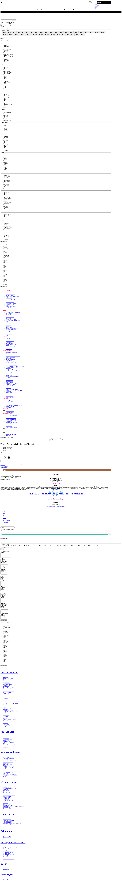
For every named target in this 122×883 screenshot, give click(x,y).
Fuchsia (5, 267)
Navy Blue (6, 259)
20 (61, 32)
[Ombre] (2, 579)
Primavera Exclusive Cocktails (12, 346)
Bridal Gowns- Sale (10, 397)
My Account (96, 5)
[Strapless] (4, 618)
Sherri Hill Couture (9, 347)
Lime (5, 251)
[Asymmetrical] (3, 594)
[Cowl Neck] (4, 598)
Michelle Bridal (9, 386)
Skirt (5, 83)
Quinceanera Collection (10, 404)
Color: (2, 454)
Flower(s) (6, 144)
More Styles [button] (7, 874)
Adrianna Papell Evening (11, 434)
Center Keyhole (7, 97)
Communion (6, 50)
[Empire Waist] (4, 605)
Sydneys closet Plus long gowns (12, 328)
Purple (5, 260)
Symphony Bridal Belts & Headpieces (13, 415)
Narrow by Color (6, 244)
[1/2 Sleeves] (4, 610)
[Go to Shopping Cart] (89, 2)
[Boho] (4, 560)
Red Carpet (6, 60)
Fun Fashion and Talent (10, 338)
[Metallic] (2, 577)
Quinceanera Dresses (10, 403)
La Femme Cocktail (10, 300)
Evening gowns (9, 358)
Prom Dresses (7, 58)
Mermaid (6, 216)
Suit (5, 85)
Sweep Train (6, 184)
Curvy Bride (8, 391)
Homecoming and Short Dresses (12, 296)
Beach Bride (8, 377)
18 (56, 32)
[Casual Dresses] (6, 555)
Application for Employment (56, 496)
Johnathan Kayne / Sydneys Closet (13, 320)
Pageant (7, 345)
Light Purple (6, 262)
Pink (5, 265)
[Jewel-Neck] (4, 602)
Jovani (7, 321)
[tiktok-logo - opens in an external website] (50, 494)
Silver (5, 283)
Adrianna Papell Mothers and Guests (13, 356)
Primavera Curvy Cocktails (11, 303)
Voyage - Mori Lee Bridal (11, 393)
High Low (6, 99)
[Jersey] (3, 590)
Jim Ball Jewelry (9, 426)
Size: (1, 452)
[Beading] (3, 583)
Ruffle (5, 147)
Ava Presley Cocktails (10, 295)
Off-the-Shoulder (7, 198)
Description (7, 470)
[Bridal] (6, 553)
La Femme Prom (9, 322)
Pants (5, 77)
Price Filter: (5, 23)
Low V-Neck (7, 197)
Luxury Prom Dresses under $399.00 (13, 312)
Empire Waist (7, 215)
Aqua (5, 252)
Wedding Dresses (9, 396)
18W (5, 34)
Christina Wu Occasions (10, 357)
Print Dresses (7, 78)
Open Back (6, 102)
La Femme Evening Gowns (11, 361)
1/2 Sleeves (6, 223)
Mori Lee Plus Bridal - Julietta (12, 389)
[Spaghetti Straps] (4, 617)
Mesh (5, 162)
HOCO (4, 513)
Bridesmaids (6, 46)
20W (11, 34)
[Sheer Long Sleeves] (4, 613)
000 (5, 32)
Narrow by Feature (6, 40)
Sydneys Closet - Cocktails (11, 306)
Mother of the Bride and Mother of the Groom (15, 366)
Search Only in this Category (8, 22)
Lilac (5, 261)
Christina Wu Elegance (10, 354)
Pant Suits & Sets (9, 343)
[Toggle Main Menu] (1, 7)
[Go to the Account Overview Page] (91, 2)
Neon (5, 128)
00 (10, 32)
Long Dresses (7, 75)
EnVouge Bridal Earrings (11, 419)
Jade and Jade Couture (10, 359)
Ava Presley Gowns (10, 317)
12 (42, 32)
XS (59, 34)
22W (17, 34)
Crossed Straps (7, 113)
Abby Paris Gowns (9, 314)
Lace (5, 146)
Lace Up (6, 115)
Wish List (96, 4)
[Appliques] (3, 581)
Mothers (4, 518)
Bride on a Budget (9, 380)
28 (81, 32)
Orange (5, 272)
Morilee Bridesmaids (10, 412)
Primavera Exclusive (10, 330)
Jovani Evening (9, 360)
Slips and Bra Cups (9, 424)
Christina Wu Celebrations (11, 353)
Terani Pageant (9, 349)
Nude (5, 276)
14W (97, 32)
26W (29, 34)
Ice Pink (6, 264)
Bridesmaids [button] (7, 831)
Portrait (5, 201)
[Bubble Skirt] (4, 565)
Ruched (5, 105)
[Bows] (3, 584)
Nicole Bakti (8, 325)
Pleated (5, 103)
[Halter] (4, 599)
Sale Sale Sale (8, 430)
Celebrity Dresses (7, 95)
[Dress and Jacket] (4, 561)
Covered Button (7, 112)
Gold (5, 278)
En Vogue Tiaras (9, 421)
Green (5, 250)
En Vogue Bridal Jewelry (11, 420)
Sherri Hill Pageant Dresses (11, 344)
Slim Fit (5, 218)
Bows (5, 138)
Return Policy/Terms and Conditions (55, 499)
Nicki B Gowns (9, 327)
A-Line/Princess (7, 214)
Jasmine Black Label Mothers (11, 352)
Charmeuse (6, 155)
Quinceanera (6, 59)
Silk (5, 167)
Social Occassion (6, 520)
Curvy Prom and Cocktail (11, 319)
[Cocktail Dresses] (6, 557)
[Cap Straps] (4, 615)
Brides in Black (9, 378)
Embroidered (7, 141)
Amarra (7, 315)
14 (46, 32)
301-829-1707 (5, 2)
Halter (5, 193)
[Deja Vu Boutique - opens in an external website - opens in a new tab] (56, 489)
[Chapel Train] (3, 595)
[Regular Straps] (4, 616)
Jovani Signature (9, 342)
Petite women (8, 368)
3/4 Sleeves (6, 224)
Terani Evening (9, 372)
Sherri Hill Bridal (9, 392)
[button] (36, 9)
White (5, 284)
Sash (5, 149)
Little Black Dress (8, 72)
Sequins (5, 150)
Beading (6, 137)
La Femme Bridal (9, 385)
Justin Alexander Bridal (10, 384)
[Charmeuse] (3, 587)
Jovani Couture (9, 339)
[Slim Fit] (4, 607)
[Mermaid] (4, 606)
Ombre (5, 129)
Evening (6, 51)
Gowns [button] (4, 698)
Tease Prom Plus (9, 334)
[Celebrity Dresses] (4, 566)
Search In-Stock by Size (7, 28)
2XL (83, 34)
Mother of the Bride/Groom (9, 56)
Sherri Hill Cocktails (10, 307)
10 (37, 32)
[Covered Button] (4, 570)
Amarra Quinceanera (10, 400)
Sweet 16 (6, 61)
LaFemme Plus (9, 323)
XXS (53, 34)
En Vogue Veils (9, 423)
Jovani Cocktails (9, 298)
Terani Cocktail (9, 308)
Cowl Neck (6, 192)
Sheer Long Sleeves (8, 227)
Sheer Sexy (6, 81)
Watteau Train (7, 186)
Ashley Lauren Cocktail (10, 294)
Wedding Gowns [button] (9, 782)
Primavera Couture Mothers (11, 365)
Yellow (5, 246)
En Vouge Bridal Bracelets (11, 418)
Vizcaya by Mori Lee (10, 407)
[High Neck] (4, 601)
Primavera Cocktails (10, 302)
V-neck (5, 208)
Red (5, 271)
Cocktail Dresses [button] (9, 672)
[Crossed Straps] (4, 571)
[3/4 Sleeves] (4, 611)
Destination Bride (9, 381)
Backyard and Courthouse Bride (12, 376)
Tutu (5, 87)
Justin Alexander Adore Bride (11, 383)
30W (41, 34)
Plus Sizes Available (8, 104)
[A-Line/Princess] (4, 604)
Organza (6, 163)
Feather (5, 142)
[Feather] (3, 589)
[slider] (109, 534)
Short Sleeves (7, 228)
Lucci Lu (7, 326)
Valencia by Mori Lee (10, 406)
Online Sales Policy (4, 466)
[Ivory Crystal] (4, 457)
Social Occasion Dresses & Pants (12, 369)
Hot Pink (6, 266)
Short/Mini (6, 182)
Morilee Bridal (8, 388)
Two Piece (6, 88)
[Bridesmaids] (6, 554)
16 (51, 32)
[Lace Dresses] (4, 562)
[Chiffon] (3, 588)
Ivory (5, 275)
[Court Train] (3, 596)
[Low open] (4, 573)
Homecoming (7, 55)
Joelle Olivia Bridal (9, 382)
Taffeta (5, 168)
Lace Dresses (7, 71)
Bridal (5, 45)
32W (47, 34)
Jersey (5, 159)
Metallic (6, 127)
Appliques (6, 136)
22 (66, 32)
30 (86, 32)
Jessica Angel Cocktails (10, 299)
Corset (5, 98)
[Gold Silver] (6, 457)
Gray (5, 281)
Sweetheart (6, 207)
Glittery (5, 125)
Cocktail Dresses (7, 49)
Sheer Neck (6, 204)
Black (5, 280)
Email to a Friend (4, 467)
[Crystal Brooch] (3, 585)
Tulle (5, 169)
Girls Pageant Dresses (8, 54)
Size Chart (3, 465)
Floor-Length (7, 180)
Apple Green (7, 248)
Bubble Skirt (6, 94)
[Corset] (4, 568)
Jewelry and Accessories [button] (13, 842)
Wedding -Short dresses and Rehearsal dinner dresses (16, 394)
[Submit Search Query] (14, 527)
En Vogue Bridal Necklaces (11, 422)
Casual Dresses (7, 47)
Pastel (5, 130)
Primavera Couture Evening (11, 367)
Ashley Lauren (9, 313)
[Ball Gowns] (4, 559)
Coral (5, 274)
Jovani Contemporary (10, 341)
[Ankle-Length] (3, 593)
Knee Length (7, 181)
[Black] (9, 457)
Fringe (5, 145)
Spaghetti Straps (7, 238)
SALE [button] (4, 864)
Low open (6, 116)
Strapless (6, 206)
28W (35, 34)
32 (91, 32)
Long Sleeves (7, 226)
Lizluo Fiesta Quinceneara (11, 401)
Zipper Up (6, 119)
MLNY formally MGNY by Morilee (13, 362)
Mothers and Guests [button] (11, 752)
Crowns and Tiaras (9, 416)
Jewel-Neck (6, 196)
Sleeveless (6, 229)
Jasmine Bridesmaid (10, 411)
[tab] (57, 300)
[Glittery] (2, 576)
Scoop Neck (6, 203)
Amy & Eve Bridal (9, 375)
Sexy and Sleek (7, 80)
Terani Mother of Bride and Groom (13, 370)
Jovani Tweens (9, 297)
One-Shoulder (7, 199)
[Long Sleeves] (4, 612)
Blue (5, 257)
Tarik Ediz (8, 435)
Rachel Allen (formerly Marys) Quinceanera (14, 405)
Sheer (5, 117)
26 (76, 32)
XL (77, 34)
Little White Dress (8, 73)
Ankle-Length (7, 175)
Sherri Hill (8, 331)
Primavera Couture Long (11, 329)
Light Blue (6, 255)
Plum (5, 270)
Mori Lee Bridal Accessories (11, 427)
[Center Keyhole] (4, 567)
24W (23, 34)
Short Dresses (7, 82)
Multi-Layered (7, 100)
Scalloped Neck (7, 202)
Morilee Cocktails (9, 305)
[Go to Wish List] (90, 2)
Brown (5, 279)
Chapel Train (7, 177)
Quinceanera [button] (7, 814)
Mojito (5, 247)
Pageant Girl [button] (7, 731)
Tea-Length (6, 185)
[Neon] (2, 578)
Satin (5, 164)
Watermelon (6, 269)
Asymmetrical (7, 176)
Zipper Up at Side (8, 120)
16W (103, 32)
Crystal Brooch (7, 140)
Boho (5, 68)
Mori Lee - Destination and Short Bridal (14, 390)
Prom (4, 511)
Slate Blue (6, 256)
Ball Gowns (6, 67)
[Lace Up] (4, 572)
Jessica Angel (8, 318)
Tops (5, 86)
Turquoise (6, 253)
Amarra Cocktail (9, 293)
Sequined (6, 166)
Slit (5, 107)
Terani (7, 335)
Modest (5, 76)
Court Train (6, 179)
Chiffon (5, 157)
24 (71, 32)
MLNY (7, 364)
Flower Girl (6, 52)
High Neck (6, 194)
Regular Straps (7, 236)
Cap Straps (6, 235)
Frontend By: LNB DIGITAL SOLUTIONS (56, 506)
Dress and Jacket (7, 69)
